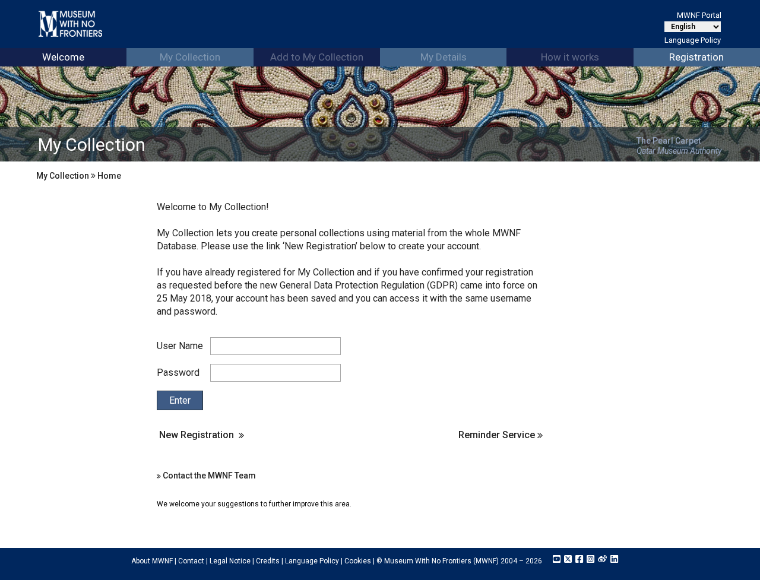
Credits (268, 561)
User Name (180, 345)
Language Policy (692, 40)
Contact (191, 561)
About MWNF (152, 561)
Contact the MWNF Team (209, 475)
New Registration (196, 434)
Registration (696, 57)
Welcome (63, 57)
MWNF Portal (699, 15)
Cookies (357, 561)
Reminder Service (497, 434)
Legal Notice (230, 561)
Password (178, 372)
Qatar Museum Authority (678, 151)
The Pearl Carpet (668, 140)
